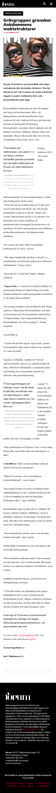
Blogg (31, 786)
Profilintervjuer (13, 13)
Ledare (30, 783)
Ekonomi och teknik (15, 783)
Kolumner (11, 786)
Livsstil (22, 786)
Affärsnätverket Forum (31, 730)
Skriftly (32, 639)
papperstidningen (26, 635)
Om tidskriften (43, 786)
